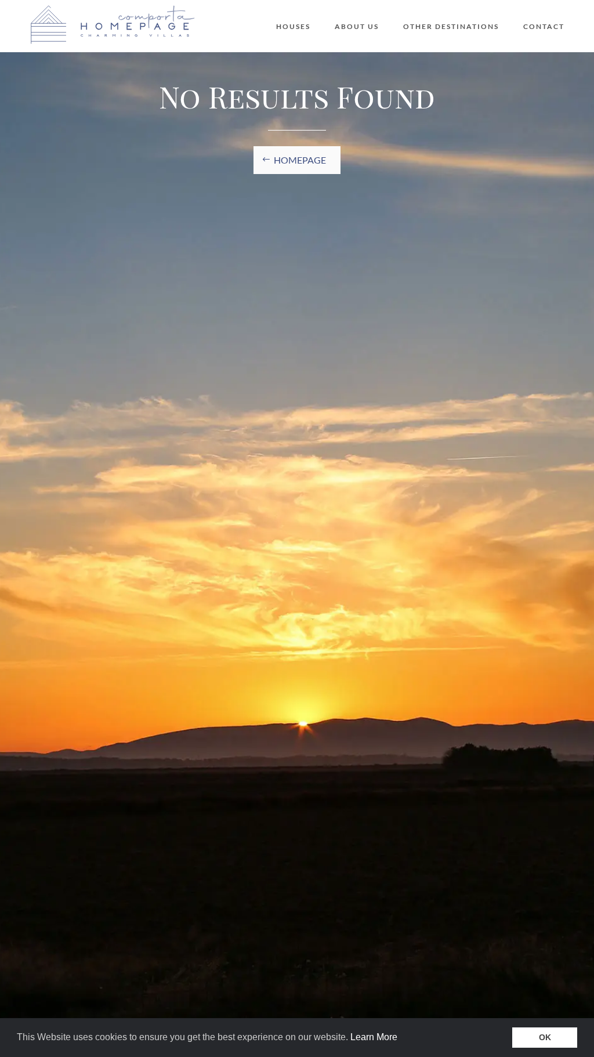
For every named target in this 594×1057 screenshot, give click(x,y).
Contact (543, 27)
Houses (293, 27)
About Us (357, 27)
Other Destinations (451, 27)
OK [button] (545, 1037)
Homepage (300, 159)
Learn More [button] (373, 1037)
